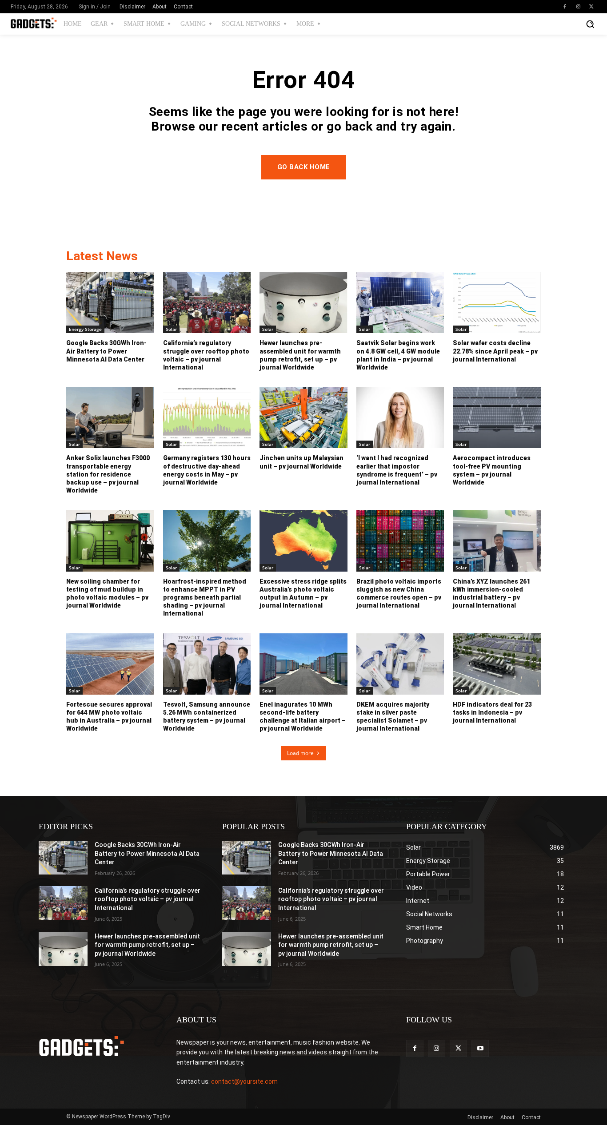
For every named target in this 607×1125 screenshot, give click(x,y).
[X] (591, 7)
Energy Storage (85, 329)
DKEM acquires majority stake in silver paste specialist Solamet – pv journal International (392, 716)
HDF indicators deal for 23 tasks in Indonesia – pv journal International (492, 712)
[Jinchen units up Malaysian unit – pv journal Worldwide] (303, 417)
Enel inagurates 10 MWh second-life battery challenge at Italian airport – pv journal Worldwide (303, 716)
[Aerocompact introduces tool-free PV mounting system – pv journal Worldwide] (497, 417)
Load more (300, 753)
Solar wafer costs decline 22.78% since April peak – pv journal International (495, 350)
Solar (171, 329)
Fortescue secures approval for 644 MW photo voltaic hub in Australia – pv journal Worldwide (109, 716)
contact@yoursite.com (244, 1081)
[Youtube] (480, 1048)
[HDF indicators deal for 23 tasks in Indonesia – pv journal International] (497, 664)
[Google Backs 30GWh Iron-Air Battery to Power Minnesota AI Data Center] (110, 302)
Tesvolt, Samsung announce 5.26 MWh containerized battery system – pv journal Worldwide (206, 716)
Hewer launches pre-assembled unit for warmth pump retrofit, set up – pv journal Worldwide (147, 945)
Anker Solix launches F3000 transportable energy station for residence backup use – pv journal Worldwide (108, 474)
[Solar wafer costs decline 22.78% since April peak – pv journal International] (497, 302)
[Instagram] (578, 7)
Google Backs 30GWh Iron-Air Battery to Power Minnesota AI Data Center (106, 350)
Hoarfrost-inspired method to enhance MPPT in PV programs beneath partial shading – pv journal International (204, 597)
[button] (590, 24)
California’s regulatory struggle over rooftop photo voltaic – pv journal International (147, 899)
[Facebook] (565, 7)
